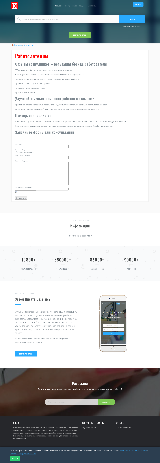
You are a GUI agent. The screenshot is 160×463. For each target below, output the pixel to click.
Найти (132, 19)
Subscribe (106, 402)
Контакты (91, 6)
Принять (14, 458)
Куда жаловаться (89, 427)
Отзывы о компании (124, 427)
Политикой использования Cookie (133, 450)
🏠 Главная (16, 45)
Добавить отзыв (80, 35)
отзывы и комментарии (132, 26)
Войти (138, 5)
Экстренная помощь (74, 6)
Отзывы (58, 6)
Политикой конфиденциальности (23, 454)
